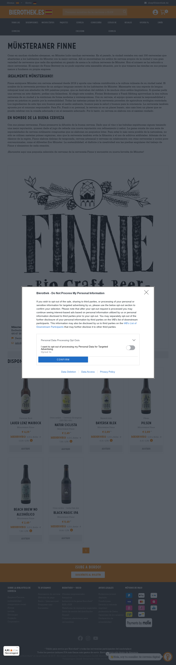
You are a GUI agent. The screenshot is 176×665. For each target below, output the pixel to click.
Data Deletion (68, 371)
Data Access (88, 371)
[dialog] (88, 332)
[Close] (147, 293)
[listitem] (88, 340)
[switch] (130, 347)
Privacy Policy (107, 371)
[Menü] (17, 648)
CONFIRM (63, 359)
